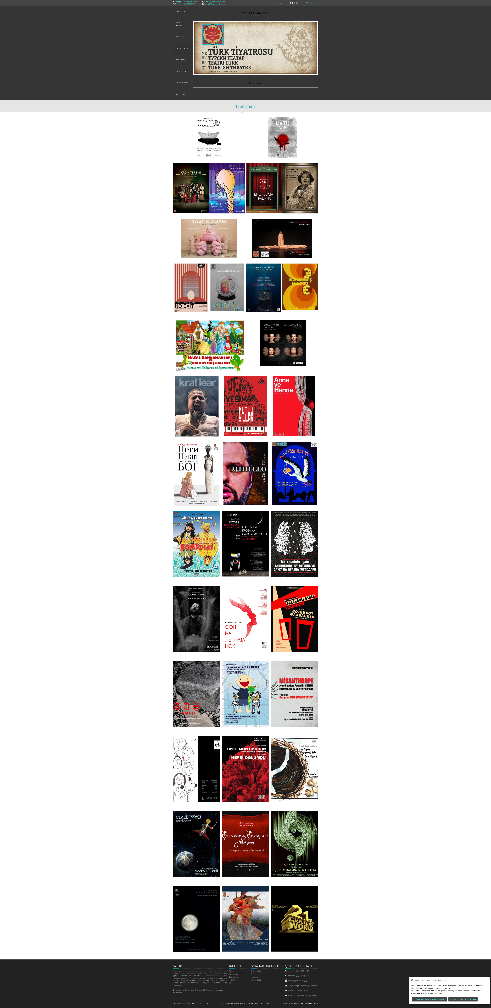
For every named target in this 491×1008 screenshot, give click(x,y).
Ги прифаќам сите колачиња (463, 999)
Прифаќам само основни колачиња (429, 999)
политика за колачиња (432, 993)
